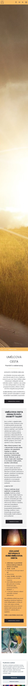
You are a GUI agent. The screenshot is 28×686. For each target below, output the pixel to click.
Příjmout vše (14, 677)
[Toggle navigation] (26, 2)
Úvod (2, 349)
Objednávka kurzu (14, 401)
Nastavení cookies (14, 681)
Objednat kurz (14, 521)
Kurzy (5, 349)
